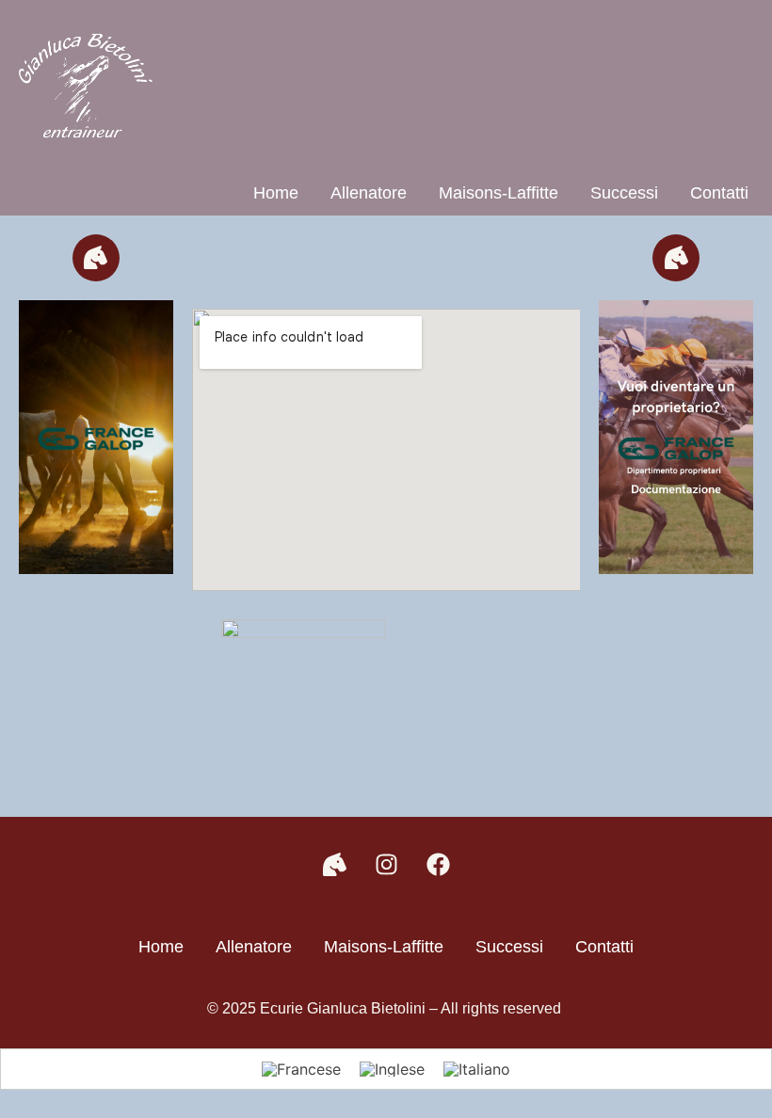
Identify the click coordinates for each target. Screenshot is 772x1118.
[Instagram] (386, 863)
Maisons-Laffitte (498, 193)
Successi (624, 193)
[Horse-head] (96, 257)
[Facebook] (437, 863)
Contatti (719, 193)
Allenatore (368, 193)
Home (275, 193)
